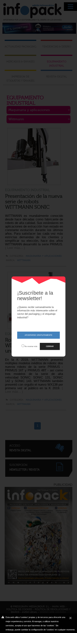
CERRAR (50, 346)
